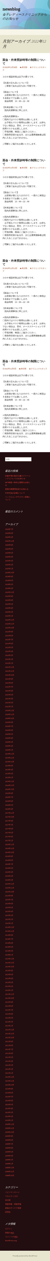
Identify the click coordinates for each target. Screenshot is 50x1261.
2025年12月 (9, 541)
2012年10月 (9, 998)
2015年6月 (9, 903)
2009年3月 (9, 1160)
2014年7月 (9, 939)
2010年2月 (9, 1116)
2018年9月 (9, 793)
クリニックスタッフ (39, 368)
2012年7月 (9, 1010)
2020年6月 (9, 730)
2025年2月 (9, 565)
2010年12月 (9, 1077)
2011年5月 (9, 1057)
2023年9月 (9, 596)
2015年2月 (9, 919)
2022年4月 (9, 651)
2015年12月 (9, 884)
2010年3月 (9, 1112)
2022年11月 (9, 624)
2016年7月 (9, 864)
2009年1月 (9, 1163)
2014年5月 (9, 947)
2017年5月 (9, 832)
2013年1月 (9, 990)
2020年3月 (9, 742)
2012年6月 (9, 1014)
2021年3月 (9, 702)
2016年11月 (9, 848)
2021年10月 (9, 675)
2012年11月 (9, 994)
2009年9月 (9, 1136)
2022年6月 (9, 643)
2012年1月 (9, 1026)
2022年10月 (9, 628)
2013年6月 (9, 978)
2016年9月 (9, 856)
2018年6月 (9, 801)
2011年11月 (9, 1033)
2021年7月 (9, 687)
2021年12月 (9, 667)
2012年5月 (9, 1018)
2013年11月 (9, 963)
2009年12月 (9, 1124)
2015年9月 (9, 896)
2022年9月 (9, 631)
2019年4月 (9, 769)
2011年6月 (9, 1053)
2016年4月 (9, 872)
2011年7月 (9, 1049)
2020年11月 (9, 714)
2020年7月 (9, 726)
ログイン (8, 1229)
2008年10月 (9, 1175)
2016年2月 (9, 880)
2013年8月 (9, 974)
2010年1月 (9, 1120)
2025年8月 (9, 549)
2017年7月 (9, 825)
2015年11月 (9, 888)
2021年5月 (9, 695)
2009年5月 (9, 1152)
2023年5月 (9, 604)
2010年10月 (9, 1085)
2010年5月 (9, 1104)
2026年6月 (9, 533)
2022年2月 (9, 659)
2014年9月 (9, 935)
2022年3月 (9, 655)
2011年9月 (9, 1041)
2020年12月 (9, 710)
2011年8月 (9, 1045)
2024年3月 (9, 584)
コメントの (11, 1236)
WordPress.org (11, 1240)
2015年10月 (9, 892)
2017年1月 (9, 840)
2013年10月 (9, 966)
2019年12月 (9, 754)
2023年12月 (9, 592)
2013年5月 (9, 982)
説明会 (8, 1212)
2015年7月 (9, 899)
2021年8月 (9, 683)
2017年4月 (9, 836)
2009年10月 (9, 1132)
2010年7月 (9, 1096)
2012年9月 (9, 1002)
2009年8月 (9, 1140)
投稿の (9, 1233)
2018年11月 (9, 785)
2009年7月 (9, 1144)
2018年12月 (9, 781)
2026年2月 (9, 537)
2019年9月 (9, 765)
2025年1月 (9, 568)
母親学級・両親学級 (13, 1204)
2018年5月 (9, 805)
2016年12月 (9, 844)
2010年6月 (9, 1100)
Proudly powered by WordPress (25, 1256)
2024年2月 (9, 588)
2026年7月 (9, 529)
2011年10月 (9, 1037)
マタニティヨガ (11, 1196)
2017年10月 (9, 817)
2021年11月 (9, 671)
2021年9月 (9, 679)
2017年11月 (9, 813)
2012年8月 (9, 1006)
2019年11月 (9, 758)
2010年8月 (9, 1093)
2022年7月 (9, 639)
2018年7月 (9, 797)
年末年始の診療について (15, 493)
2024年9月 (9, 576)
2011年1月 (9, 1073)
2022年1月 (9, 663)
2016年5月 (9, 868)
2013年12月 (9, 959)
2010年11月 (9, 1081)
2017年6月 (9, 829)
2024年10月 (9, 572)
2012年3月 (9, 1022)
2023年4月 (9, 608)
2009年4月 (9, 1156)
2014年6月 (9, 943)
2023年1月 (9, 616)
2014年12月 (9, 927)
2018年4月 (9, 809)
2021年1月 (9, 706)
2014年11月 (9, 931)
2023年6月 (9, 600)
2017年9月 (9, 821)
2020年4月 (9, 738)
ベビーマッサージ (12, 1192)
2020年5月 (9, 734)
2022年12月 (9, 620)
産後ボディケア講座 (13, 1208)
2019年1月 (9, 777)
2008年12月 (9, 1167)
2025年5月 (9, 553)
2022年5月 (9, 647)
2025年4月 (9, 557)
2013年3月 (9, 986)
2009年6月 (9, 1148)
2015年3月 (9, 915)
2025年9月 (9, 545)
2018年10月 (9, 789)
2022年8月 (9, 635)
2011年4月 (9, 1061)
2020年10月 (9, 718)
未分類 (24, 67)
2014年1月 (9, 955)
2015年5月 (9, 907)
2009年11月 (9, 1128)
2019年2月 (9, 773)
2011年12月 (9, 1030)
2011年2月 (9, 1069)
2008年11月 (9, 1171)
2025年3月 (9, 561)
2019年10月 (9, 762)
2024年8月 (9, 580)
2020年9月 (9, 722)
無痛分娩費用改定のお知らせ (16, 489)
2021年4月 (9, 698)
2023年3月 (9, 612)
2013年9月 (9, 970)
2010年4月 (9, 1108)
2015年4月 (9, 911)
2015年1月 (9, 923)
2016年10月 (9, 852)
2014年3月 (9, 951)
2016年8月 (9, 860)
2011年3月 (9, 1065)
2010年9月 (9, 1089)
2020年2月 (9, 746)
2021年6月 (9, 691)
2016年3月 (9, 876)
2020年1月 (9, 750)
